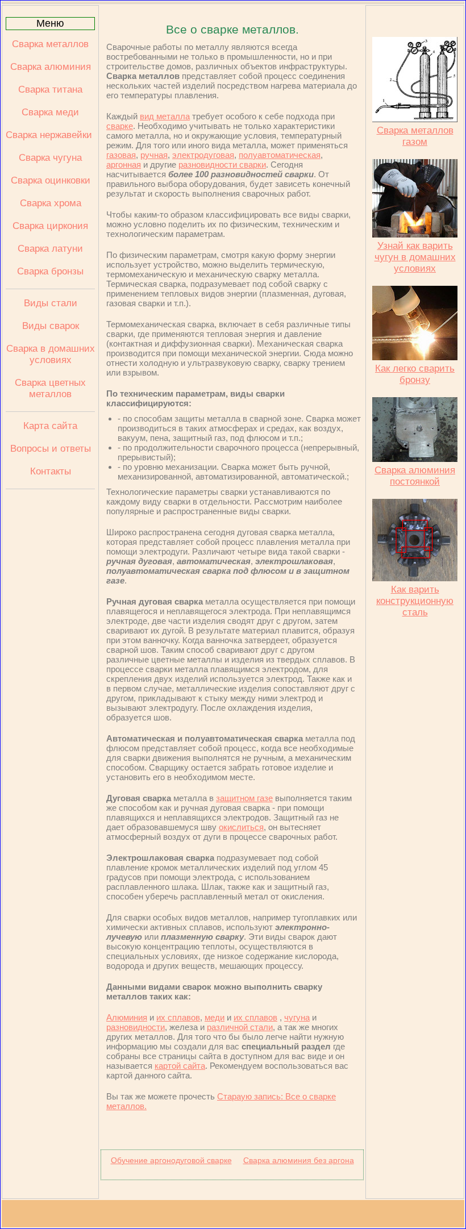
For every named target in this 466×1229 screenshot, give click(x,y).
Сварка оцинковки (50, 180)
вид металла (165, 116)
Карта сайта (50, 425)
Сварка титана (50, 89)
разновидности (135, 1027)
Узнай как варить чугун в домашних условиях (415, 257)
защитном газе (244, 798)
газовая (121, 155)
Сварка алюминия (50, 66)
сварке (119, 126)
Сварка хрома (50, 203)
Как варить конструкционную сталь (414, 601)
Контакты (50, 471)
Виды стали (50, 303)
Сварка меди (50, 112)
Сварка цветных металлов (50, 388)
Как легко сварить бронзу (415, 374)
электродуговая (203, 155)
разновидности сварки (222, 164)
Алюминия (126, 1017)
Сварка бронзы (50, 271)
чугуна (297, 1017)
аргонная (123, 164)
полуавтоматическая (280, 155)
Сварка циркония (50, 225)
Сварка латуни (50, 248)
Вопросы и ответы (50, 448)
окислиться (241, 827)
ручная (154, 155)
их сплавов (178, 1017)
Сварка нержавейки (50, 135)
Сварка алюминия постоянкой (415, 476)
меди (214, 1017)
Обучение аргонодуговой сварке (171, 1160)
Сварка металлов (50, 44)
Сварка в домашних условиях (50, 354)
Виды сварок (50, 325)
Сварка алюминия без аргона (298, 1160)
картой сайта (180, 1065)
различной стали (240, 1027)
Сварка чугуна (50, 157)
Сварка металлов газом (415, 136)
